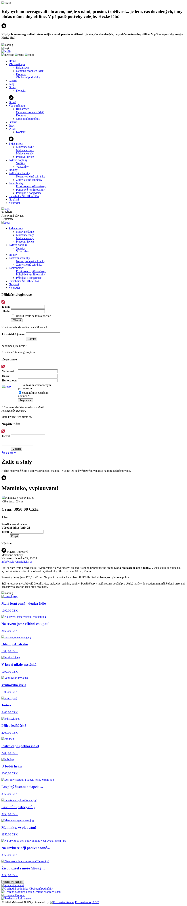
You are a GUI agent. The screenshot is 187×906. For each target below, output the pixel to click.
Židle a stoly (16, 143)
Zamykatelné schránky (29, 179)
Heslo (6, 311)
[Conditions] (7, 386)
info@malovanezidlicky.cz (16, 561)
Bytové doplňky (18, 160)
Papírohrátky (16, 183)
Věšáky (20, 163)
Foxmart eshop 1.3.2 (87, 902)
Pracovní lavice (25, 156)
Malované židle (25, 146)
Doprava (21, 74)
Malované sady (25, 153)
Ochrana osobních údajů (30, 70)
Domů (12, 61)
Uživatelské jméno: (13, 334)
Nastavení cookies (13, 881)
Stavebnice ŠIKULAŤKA (24, 196)
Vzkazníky (22, 166)
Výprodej (14, 202)
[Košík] (6, 51)
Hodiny (13, 169)
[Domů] (5, 209)
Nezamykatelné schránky (30, 176)
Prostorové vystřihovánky (31, 186)
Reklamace (22, 67)
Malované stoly (25, 150)
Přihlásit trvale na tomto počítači (33, 315)
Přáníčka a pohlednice (28, 192)
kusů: (5, 531)
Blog (11, 84)
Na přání (14, 199)
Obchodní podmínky (28, 77)
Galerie (13, 80)
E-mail (6, 306)
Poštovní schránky (19, 173)
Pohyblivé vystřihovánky (30, 189)
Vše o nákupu (17, 64)
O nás (12, 87)
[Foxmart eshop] (62, 902)
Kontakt (20, 90)
